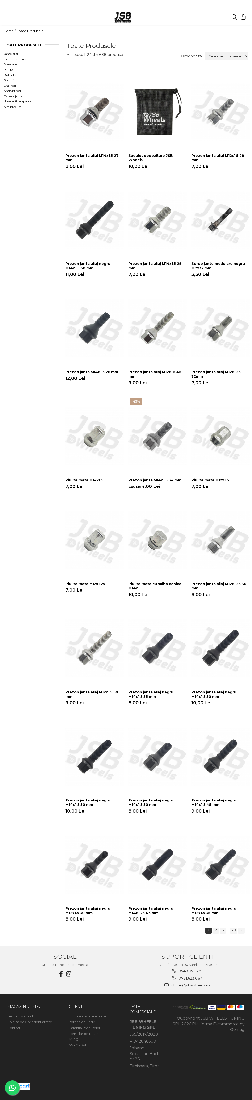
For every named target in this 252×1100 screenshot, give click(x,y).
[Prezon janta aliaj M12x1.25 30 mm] (220, 540)
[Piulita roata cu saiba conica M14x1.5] (157, 540)
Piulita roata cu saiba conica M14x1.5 (154, 586)
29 (234, 930)
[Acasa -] (126, 17)
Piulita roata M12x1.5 (210, 480)
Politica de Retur (82, 1022)
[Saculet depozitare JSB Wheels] (157, 112)
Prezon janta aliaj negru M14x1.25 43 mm (150, 910)
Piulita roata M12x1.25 (85, 584)
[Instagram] (69, 974)
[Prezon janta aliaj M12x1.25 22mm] (220, 328)
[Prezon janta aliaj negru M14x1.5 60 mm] (94, 220)
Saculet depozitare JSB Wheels (150, 157)
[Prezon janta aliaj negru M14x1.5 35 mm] (157, 648)
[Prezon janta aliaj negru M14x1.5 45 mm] (220, 756)
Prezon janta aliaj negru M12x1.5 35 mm (213, 910)
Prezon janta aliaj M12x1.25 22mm (216, 374)
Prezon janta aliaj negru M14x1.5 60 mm (87, 265)
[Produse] (10, 17)
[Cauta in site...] (234, 17)
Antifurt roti (12, 91)
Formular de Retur (83, 1034)
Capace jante (13, 96)
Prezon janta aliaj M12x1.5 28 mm (217, 157)
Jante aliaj (11, 54)
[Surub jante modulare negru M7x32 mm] (220, 220)
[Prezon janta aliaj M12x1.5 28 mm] (220, 112)
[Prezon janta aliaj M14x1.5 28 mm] (157, 220)
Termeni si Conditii (21, 1016)
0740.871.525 (190, 971)
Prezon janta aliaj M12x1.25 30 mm (218, 586)
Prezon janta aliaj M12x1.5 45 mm (154, 374)
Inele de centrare (15, 59)
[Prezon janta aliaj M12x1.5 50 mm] (94, 648)
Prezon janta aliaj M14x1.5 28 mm (155, 265)
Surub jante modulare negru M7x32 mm (218, 265)
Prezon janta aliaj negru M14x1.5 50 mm (213, 694)
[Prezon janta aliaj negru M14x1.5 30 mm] (157, 756)
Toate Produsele (30, 31)
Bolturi (9, 80)
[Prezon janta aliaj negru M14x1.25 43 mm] (157, 865)
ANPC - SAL (78, 1045)
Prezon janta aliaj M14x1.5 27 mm (92, 157)
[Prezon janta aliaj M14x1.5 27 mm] (94, 112)
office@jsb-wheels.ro (190, 985)
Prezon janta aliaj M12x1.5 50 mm (91, 694)
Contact (13, 1028)
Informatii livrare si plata (87, 1016)
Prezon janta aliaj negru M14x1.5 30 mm (150, 802)
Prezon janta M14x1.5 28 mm (91, 372)
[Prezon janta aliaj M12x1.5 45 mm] (157, 328)
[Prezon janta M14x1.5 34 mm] (157, 436)
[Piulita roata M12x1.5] (220, 436)
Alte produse (12, 107)
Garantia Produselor (84, 1028)
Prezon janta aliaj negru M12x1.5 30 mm (87, 910)
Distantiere (11, 75)
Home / (10, 31)
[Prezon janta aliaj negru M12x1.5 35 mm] (220, 865)
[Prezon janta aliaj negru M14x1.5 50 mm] (220, 648)
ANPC (73, 1039)
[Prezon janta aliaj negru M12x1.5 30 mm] (94, 865)
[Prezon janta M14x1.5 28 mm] (94, 328)
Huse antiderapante (18, 101)
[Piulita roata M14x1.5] (94, 436)
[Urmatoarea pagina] (241, 931)
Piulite (8, 69)
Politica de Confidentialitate (29, 1022)
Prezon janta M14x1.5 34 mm (154, 480)
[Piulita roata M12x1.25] (94, 540)
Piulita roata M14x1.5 (84, 480)
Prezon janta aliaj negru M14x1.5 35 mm (150, 694)
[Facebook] (61, 974)
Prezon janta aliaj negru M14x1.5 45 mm (213, 802)
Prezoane (10, 64)
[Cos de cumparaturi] (243, 17)
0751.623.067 (190, 978)
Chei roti (10, 85)
